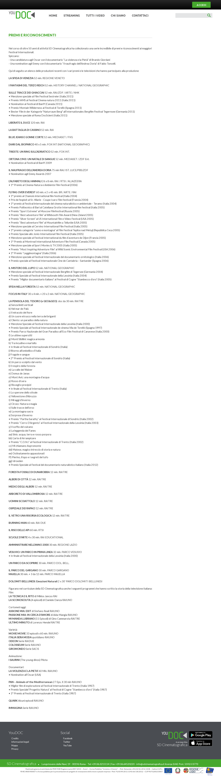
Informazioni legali (20, 742)
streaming (72, 15)
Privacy (14, 749)
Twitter (66, 742)
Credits (14, 738)
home (53, 15)
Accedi (201, 5)
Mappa (14, 745)
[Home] (21, 17)
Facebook (68, 738)
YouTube (67, 745)
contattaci (140, 15)
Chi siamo (118, 15)
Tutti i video (95, 15)
